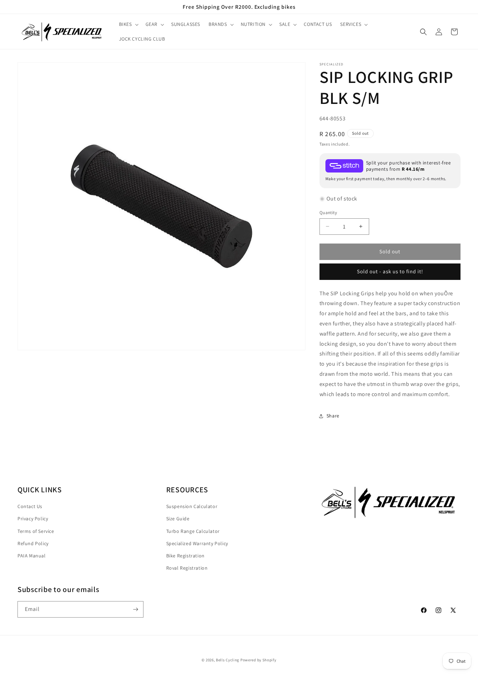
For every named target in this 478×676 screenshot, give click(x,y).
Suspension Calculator (192, 506)
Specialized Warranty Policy (197, 543)
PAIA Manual (31, 555)
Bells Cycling (227, 659)
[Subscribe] (135, 609)
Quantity (328, 213)
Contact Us (29, 506)
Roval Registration (187, 567)
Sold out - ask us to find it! (390, 271)
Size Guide (178, 518)
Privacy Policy (32, 518)
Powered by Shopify (258, 659)
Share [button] (332, 416)
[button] (128, 24)
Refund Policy (33, 543)
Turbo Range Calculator (193, 531)
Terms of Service (35, 531)
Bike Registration (185, 555)
